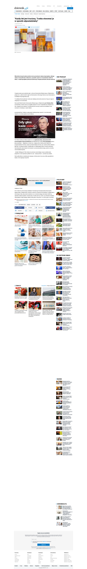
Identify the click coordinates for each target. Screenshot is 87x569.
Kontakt (16, 565)
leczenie (33, 204)
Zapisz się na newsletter (34, 27)
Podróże (28, 561)
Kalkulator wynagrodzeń (68, 561)
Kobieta (39, 554)
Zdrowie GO (27, 13)
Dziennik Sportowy (41, 13)
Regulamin (37, 565)
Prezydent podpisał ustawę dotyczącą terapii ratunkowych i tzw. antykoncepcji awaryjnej (48, 251)
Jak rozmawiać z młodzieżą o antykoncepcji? (20, 225)
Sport (28, 559)
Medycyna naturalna (53, 558)
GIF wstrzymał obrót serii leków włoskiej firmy (21, 251)
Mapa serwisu (54, 565)
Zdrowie (28, 560)
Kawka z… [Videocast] (34, 13)
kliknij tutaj (49, 548)
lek (37, 204)
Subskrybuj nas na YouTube (22, 27)
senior (28, 204)
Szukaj (70, 8)
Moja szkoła (40, 558)
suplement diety (22, 204)
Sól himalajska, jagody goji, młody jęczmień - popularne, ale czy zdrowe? (48, 238)
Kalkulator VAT (66, 558)
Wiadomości (29, 558)
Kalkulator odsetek (67, 559)
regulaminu (44, 541)
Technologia (29, 555)
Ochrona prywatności (46, 565)
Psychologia (52, 560)
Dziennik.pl (29, 552)
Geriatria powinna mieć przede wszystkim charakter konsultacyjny (34, 251)
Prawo (51, 554)
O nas (21, 565)
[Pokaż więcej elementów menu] (72, 11)
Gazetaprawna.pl (17, 555)
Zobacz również (39, 183)
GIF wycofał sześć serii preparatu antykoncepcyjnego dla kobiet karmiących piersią (48, 226)
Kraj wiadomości (51, 285)
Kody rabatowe (40, 555)
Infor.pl (16, 554)
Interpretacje (17, 560)
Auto (28, 554)
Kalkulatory (66, 552)
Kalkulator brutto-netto (67, 560)
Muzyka (39, 561)
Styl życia (51, 561)
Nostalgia (22, 13)
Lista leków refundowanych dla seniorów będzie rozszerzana (34, 238)
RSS (71, 565)
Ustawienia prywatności (64, 565)
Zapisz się (43, 544)
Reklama (26, 565)
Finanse (51, 555)
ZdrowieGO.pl (17, 559)
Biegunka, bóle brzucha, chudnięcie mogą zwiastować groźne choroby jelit (21, 264)
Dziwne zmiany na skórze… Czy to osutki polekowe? (39, 180)
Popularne (43, 285)
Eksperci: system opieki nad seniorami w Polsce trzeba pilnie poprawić (34, 226)
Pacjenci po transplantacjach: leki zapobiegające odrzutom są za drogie (21, 238)
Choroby (51, 559)
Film (39, 560)
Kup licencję (26, 200)
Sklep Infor (16, 561)
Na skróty (16, 552)
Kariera (31, 565)
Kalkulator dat (66, 554)
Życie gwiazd (40, 559)
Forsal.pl (16, 558)
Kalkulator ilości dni (67, 555)
